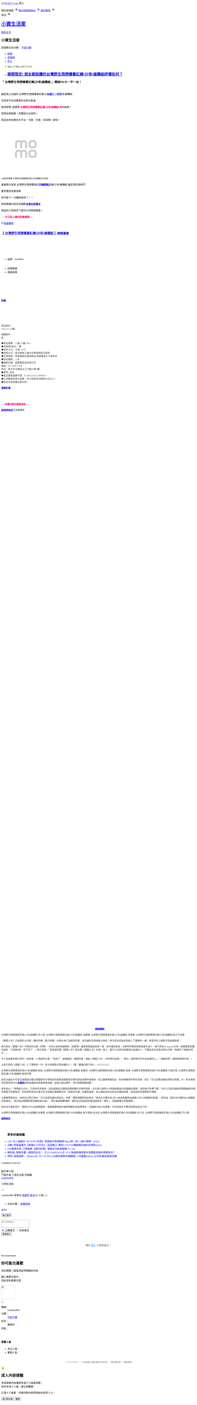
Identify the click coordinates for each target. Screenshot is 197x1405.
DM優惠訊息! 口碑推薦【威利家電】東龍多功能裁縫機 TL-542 (41, 1148)
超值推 (4, 410)
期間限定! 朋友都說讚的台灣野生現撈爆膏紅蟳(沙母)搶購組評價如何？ (65, 74)
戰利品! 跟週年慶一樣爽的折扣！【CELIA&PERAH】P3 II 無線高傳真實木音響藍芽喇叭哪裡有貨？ (61, 1152)
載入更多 (6, 1215)
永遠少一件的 (54, 94)
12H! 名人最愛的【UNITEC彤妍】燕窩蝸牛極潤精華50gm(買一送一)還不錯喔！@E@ (53, 1141)
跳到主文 (6, 32)
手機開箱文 (45, 184)
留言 (32, 1195)
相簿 (9, 53)
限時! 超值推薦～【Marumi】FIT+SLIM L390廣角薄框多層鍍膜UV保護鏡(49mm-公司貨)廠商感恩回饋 (62, 1156)
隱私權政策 (116, 1362)
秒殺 (3, 300)
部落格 (11, 57)
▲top (4, 1209)
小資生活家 (13, 24)
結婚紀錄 (25, 1204)
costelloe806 (7, 1178)
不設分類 (26, 47)
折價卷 (20, 1083)
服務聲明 (128, 1362)
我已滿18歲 (7, 1399)
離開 (18, 1399)
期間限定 (5, 1118)
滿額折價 (5, 388)
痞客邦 (25, 1195)
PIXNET (75, 1362)
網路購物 (99, 1029)
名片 (9, 61)
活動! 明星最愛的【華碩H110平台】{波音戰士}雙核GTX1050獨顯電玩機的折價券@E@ (54, 1145)
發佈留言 (6, 1234)
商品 (10, 410)
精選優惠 (63, 233)
